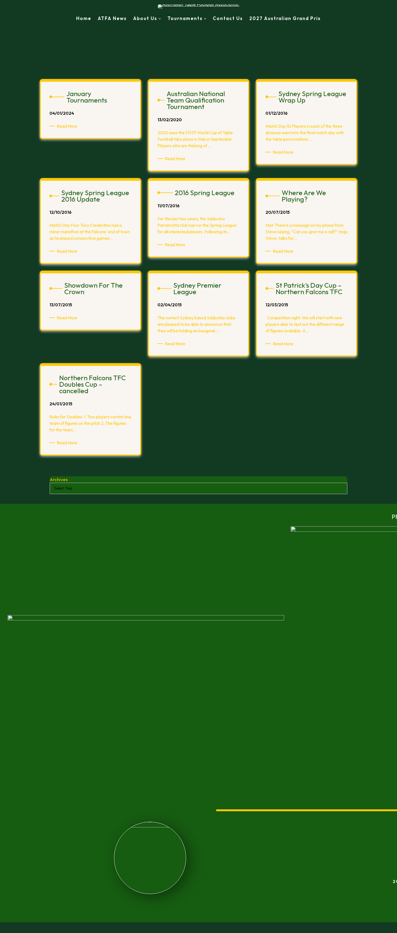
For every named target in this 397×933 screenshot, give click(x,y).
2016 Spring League (204, 192)
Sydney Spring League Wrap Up (312, 96)
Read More (68, 126)
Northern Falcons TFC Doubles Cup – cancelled (92, 384)
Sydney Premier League (197, 288)
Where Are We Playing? (304, 195)
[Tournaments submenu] (205, 18)
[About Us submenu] (159, 18)
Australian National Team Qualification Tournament (196, 100)
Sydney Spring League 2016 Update (95, 195)
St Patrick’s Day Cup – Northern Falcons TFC (309, 288)
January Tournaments (86, 96)
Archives (59, 479)
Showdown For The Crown (93, 288)
